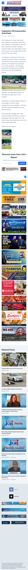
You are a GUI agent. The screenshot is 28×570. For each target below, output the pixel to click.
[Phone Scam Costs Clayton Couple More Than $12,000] (14, 445)
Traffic (12, 36)
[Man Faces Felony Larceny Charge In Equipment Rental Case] (14, 467)
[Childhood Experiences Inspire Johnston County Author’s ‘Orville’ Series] (14, 401)
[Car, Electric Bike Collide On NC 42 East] (14, 380)
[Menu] (3, 3)
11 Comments (13, 457)
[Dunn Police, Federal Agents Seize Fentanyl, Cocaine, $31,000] (14, 423)
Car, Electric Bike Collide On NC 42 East (12, 389)
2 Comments (13, 479)
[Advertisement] (14, 542)
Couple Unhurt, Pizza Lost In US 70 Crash (12, 368)
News (9, 36)
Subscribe (22, 163)
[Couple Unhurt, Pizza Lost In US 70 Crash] (14, 359)
